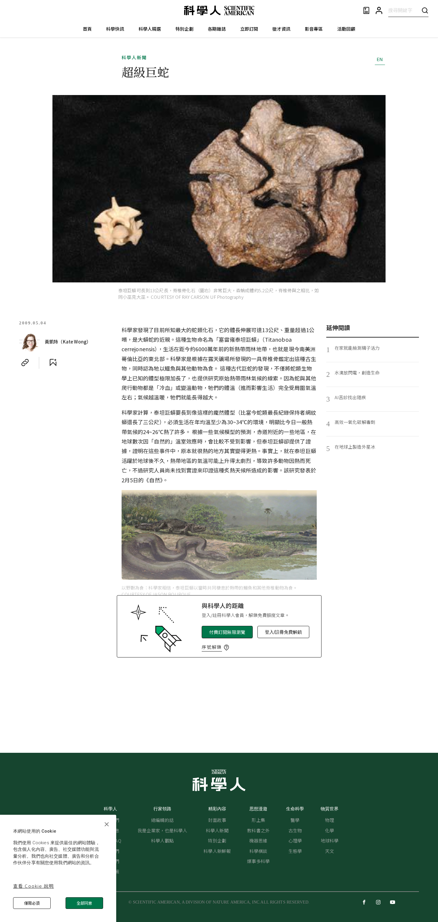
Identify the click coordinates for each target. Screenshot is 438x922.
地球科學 (330, 840)
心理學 (295, 840)
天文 (329, 851)
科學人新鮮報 (217, 851)
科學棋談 (258, 851)
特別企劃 (184, 29)
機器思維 (258, 840)
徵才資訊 (281, 29)
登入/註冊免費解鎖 (283, 632)
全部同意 (84, 903)
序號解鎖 (212, 647)
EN (380, 59)
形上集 (258, 820)
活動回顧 (346, 29)
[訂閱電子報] (366, 11)
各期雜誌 (217, 29)
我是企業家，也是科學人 (162, 830)
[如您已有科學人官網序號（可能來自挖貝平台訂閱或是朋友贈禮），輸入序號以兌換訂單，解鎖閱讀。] (226, 647)
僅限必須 (32, 903)
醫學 (295, 820)
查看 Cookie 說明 (33, 886)
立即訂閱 (249, 29)
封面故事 (217, 820)
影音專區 (314, 29)
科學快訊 (115, 29)
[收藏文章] (53, 363)
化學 (329, 830)
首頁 (87, 29)
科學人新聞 (134, 57)
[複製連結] (25, 363)
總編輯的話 (162, 820)
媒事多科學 (258, 861)
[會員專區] (379, 11)
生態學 (295, 851)
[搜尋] (424, 10)
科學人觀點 (162, 840)
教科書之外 (258, 830)
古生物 (295, 830)
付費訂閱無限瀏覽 (227, 632)
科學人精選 (150, 29)
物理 (329, 820)
